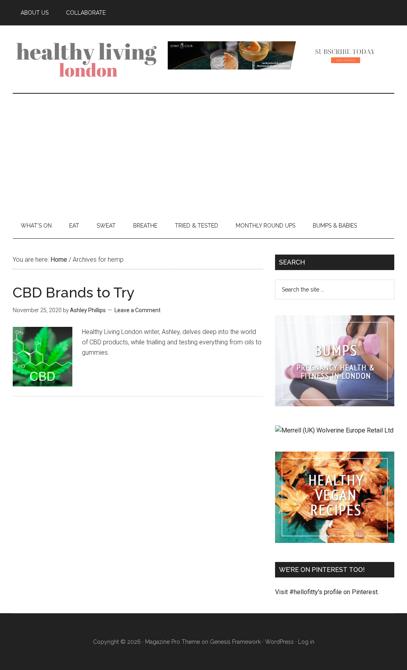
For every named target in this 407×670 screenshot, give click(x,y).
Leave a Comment (137, 310)
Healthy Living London (88, 59)
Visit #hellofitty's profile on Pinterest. (327, 592)
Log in (306, 642)
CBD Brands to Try (74, 292)
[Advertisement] (203, 153)
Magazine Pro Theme (172, 642)
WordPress (279, 642)
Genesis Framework (235, 642)
